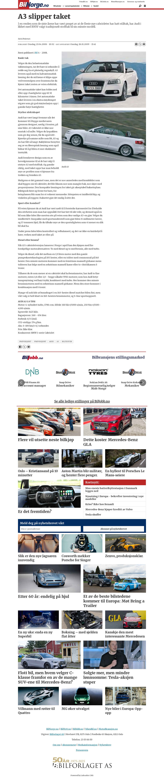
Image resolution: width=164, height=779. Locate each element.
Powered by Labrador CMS (82, 775)
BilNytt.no (94, 2)
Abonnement (69, 745)
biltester (67, 342)
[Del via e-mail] (144, 44)
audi (51, 342)
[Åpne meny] (145, 6)
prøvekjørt (40, 342)
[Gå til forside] (33, 4)
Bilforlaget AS (57, 734)
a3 (58, 342)
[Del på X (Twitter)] (140, 44)
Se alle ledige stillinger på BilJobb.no (82, 401)
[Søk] (140, 6)
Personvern (82, 750)
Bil (36, 52)
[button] (21, 382)
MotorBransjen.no (118, 2)
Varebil (96, 6)
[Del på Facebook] (136, 44)
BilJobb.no (104, 2)
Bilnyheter (57, 6)
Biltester (86, 6)
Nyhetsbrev (105, 745)
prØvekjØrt (25, 342)
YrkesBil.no (83, 2)
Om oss (56, 745)
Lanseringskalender (72, 6)
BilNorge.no (52, 729)
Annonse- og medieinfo (136, 2)
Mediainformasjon (87, 745)
